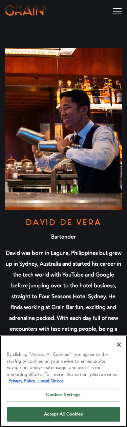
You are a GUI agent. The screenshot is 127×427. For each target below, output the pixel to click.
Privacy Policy (22, 381)
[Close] (118, 344)
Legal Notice (51, 381)
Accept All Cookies (63, 414)
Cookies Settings (63, 394)
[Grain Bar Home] (34, 10)
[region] (63, 381)
